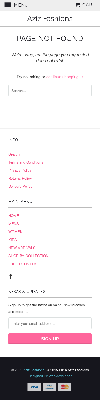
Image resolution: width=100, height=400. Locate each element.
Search (14, 154)
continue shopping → (65, 76)
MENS (13, 223)
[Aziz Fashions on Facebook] (10, 276)
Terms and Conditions (25, 162)
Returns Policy (20, 178)
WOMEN (15, 231)
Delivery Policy (20, 186)
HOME (13, 215)
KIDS (12, 239)
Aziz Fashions (50, 18)
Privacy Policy (20, 170)
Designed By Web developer (50, 375)
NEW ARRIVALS (22, 247)
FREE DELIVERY (22, 263)
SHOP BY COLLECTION (28, 255)
